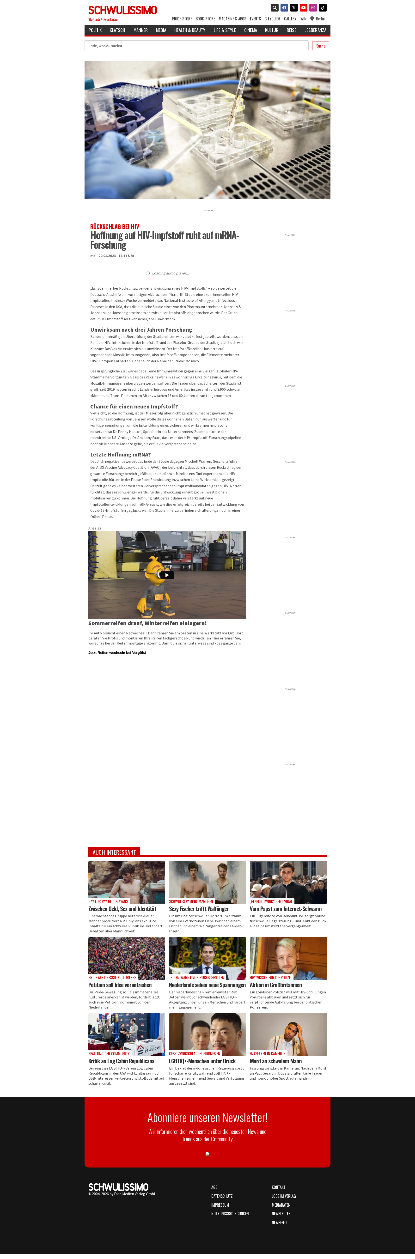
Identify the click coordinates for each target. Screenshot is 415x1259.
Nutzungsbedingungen (230, 1213)
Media (161, 29)
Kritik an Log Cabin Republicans (121, 1060)
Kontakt (279, 1187)
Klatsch (117, 29)
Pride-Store (182, 18)
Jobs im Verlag (284, 1196)
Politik (95, 29)
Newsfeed (279, 1222)
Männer (141, 29)
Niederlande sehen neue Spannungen (207, 984)
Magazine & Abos (232, 18)
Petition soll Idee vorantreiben (120, 984)
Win (303, 18)
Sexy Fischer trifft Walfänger (199, 908)
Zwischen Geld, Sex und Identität (122, 908)
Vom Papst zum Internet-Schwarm (286, 908)
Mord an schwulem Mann (276, 1060)
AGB (214, 1187)
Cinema (250, 29)
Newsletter (281, 1213)
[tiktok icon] (322, 8)
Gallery (290, 18)
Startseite (94, 19)
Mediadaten (281, 1205)
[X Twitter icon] (293, 8)
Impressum (220, 1205)
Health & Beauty (189, 29)
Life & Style (225, 29)
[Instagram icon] (312, 8)
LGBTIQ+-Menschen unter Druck (202, 1060)
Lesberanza (315, 29)
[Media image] (126, 882)
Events (255, 18)
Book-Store (205, 18)
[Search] (274, 8)
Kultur (271, 29)
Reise (291, 29)
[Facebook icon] (283, 8)
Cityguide (272, 18)
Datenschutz (222, 1196)
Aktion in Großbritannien (276, 984)
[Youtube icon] (302, 8)
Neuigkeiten (111, 19)
